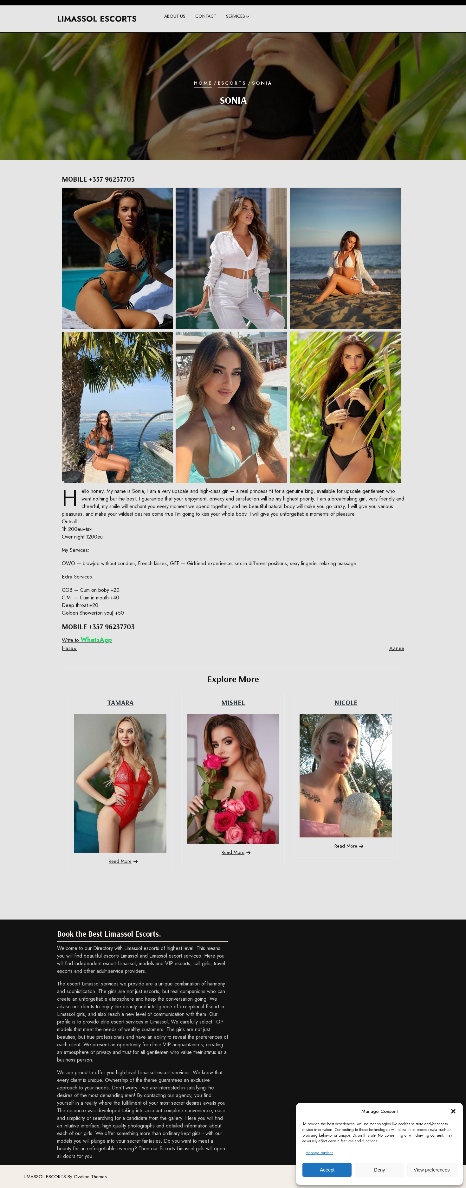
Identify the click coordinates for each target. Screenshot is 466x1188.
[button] (453, 1111)
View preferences (432, 1169)
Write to (87, 640)
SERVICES (235, 16)
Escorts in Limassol (249, 43)
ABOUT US (174, 16)
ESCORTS (232, 83)
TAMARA (120, 702)
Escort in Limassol (248, 30)
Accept (327, 1169)
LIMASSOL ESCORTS (97, 18)
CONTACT (205, 16)
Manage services (319, 1153)
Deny (379, 1169)
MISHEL (233, 702)
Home (203, 83)
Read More (120, 861)
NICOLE (346, 702)
